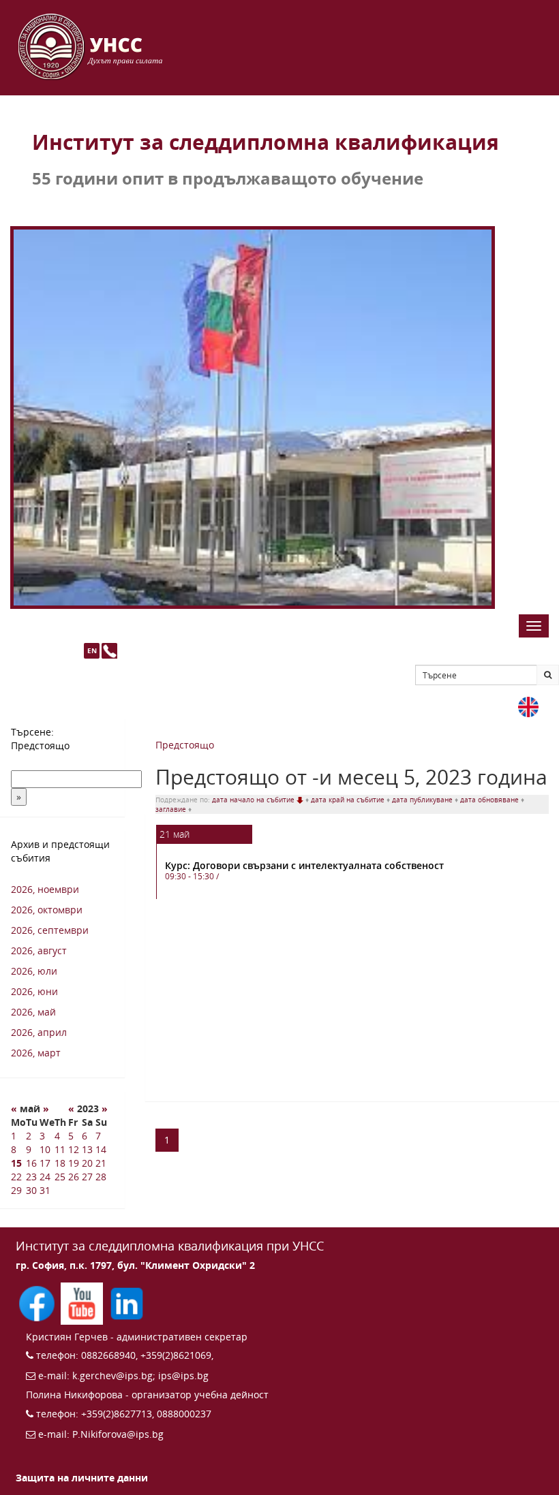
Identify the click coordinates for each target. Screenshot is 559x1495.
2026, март (36, 1052)
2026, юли (34, 970)
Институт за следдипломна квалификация (265, 142)
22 (16, 1176)
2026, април (39, 1032)
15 (16, 1162)
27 (87, 1176)
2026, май (33, 1011)
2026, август (39, 950)
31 (45, 1190)
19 (73, 1162)
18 (60, 1162)
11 (60, 1149)
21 (100, 1162)
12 (73, 1149)
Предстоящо (184, 744)
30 (31, 1190)
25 (60, 1176)
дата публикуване (423, 799)
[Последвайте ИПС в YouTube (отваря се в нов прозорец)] (83, 1302)
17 (45, 1162)
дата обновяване (490, 799)
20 (87, 1162)
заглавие (171, 809)
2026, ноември (45, 889)
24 (45, 1176)
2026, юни (34, 991)
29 (16, 1190)
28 (100, 1176)
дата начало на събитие (254, 799)
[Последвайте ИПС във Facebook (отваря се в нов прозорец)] (38, 1302)
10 (45, 1149)
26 (73, 1176)
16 (31, 1162)
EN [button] (92, 650)
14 (100, 1149)
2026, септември (50, 930)
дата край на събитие (349, 799)
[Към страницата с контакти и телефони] (109, 651)
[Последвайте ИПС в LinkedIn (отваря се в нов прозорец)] (127, 1302)
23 (31, 1176)
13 (87, 1149)
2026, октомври (46, 909)
